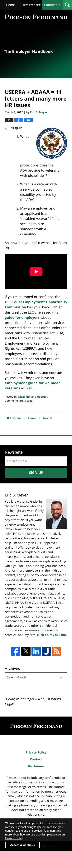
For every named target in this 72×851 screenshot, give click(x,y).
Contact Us (52, 5)
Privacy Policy (36, 752)
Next (48, 417)
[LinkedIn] (36, 651)
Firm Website (31, 5)
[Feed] (56, 651)
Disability (24, 396)
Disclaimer (36, 766)
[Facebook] (15, 651)
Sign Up (36, 472)
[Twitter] (26, 651)
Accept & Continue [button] (22, 845)
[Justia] (46, 651)
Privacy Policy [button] (14, 838)
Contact (36, 759)
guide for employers (22, 317)
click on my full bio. (52, 635)
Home (10, 5)
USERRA (42, 396)
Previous (14, 417)
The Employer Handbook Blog (36, 17)
